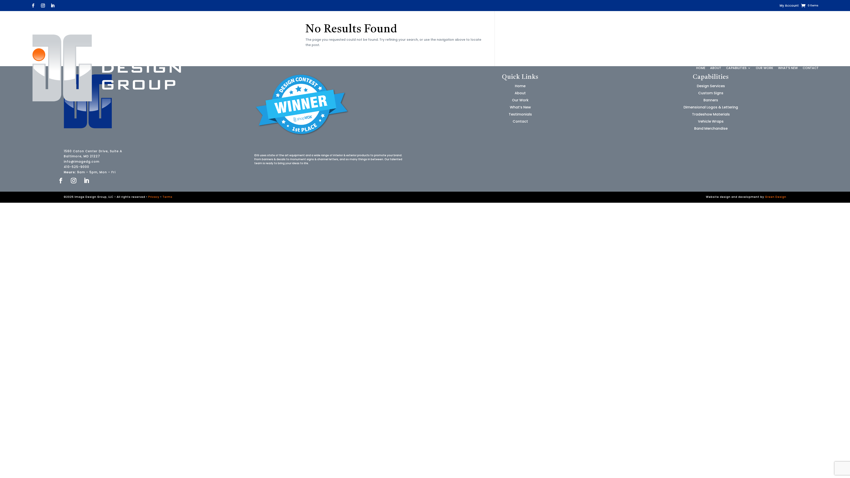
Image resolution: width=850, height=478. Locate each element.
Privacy (153, 197)
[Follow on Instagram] (43, 6)
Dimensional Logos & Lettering (711, 107)
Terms (167, 197)
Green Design (775, 197)
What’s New (788, 68)
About (715, 68)
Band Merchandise (711, 128)
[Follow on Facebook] (33, 6)
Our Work (764, 68)
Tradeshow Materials (711, 114)
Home (700, 68)
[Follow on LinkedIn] (53, 6)
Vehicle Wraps (711, 121)
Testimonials (520, 114)
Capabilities (736, 68)
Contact (811, 68)
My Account (789, 6)
